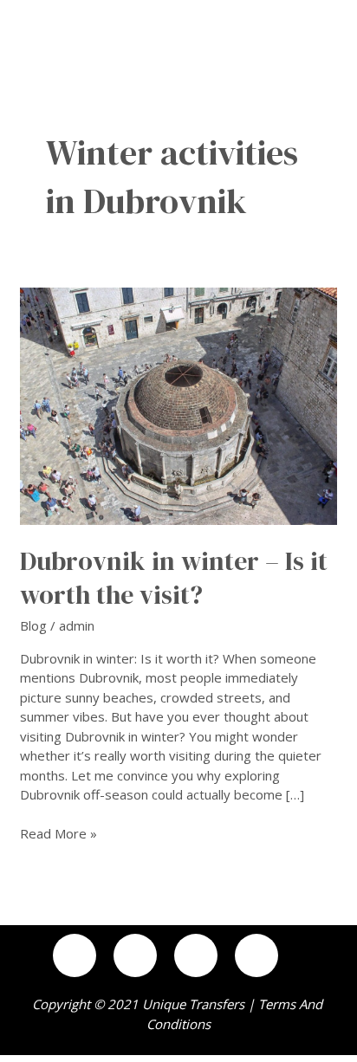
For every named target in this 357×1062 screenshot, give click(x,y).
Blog (33, 625)
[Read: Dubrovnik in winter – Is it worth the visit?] (178, 404)
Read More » (58, 833)
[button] (334, 19)
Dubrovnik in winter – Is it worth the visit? (174, 577)
